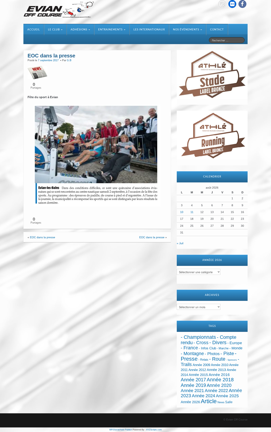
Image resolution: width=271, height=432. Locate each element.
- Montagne (192, 353)
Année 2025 (227, 395)
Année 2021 (192, 390)
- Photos (212, 354)
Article (209, 401)
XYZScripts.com (154, 429)
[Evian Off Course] (58, 9)
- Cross (201, 342)
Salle (229, 402)
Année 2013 (216, 370)
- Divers (218, 342)
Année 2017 (193, 379)
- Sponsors (231, 360)
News (220, 402)
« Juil (180, 243)
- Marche (223, 348)
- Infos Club (207, 348)
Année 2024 (203, 395)
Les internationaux (149, 29)
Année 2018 (220, 379)
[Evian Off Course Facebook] (242, 4)
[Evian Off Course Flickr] (232, 4)
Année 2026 (190, 402)
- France (189, 347)
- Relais (203, 359)
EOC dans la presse (42, 237)
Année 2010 (219, 365)
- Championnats (198, 337)
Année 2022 (216, 390)
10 (181, 212)
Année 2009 (201, 365)
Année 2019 (193, 385)
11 (191, 212)
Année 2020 (219, 385)
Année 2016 (219, 375)
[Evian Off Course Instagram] (222, 4)
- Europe (234, 343)
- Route (217, 359)
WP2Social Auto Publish (120, 429)
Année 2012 (197, 370)
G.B (69, 60)
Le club (54, 29)
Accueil (33, 29)
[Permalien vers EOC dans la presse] (37, 72)
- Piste (227, 353)
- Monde (235, 348)
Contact (217, 29)
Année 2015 (198, 375)
